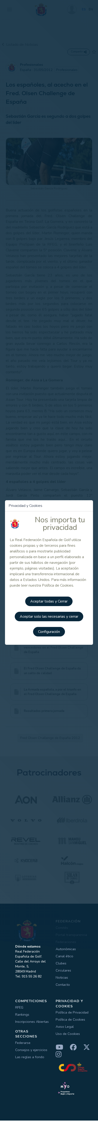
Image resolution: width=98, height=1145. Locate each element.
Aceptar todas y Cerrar (49, 601)
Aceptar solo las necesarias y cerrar (49, 616)
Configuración (49, 631)
